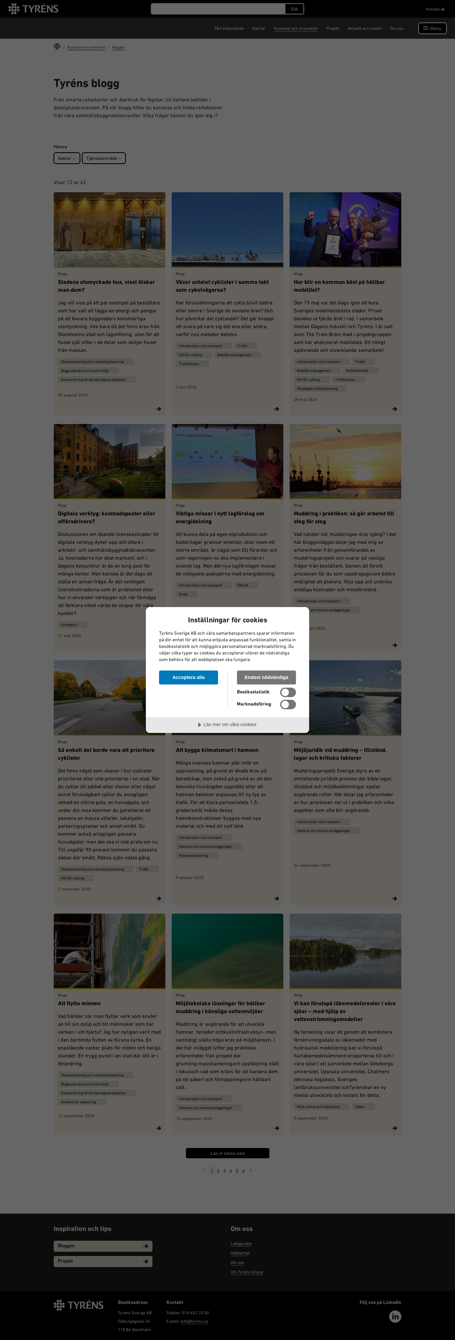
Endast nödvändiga (266, 677)
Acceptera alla (188, 677)
